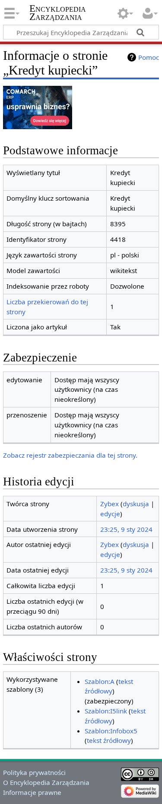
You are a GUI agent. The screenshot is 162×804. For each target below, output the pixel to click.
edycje (110, 513)
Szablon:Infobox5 (111, 730)
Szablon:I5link (106, 710)
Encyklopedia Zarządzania (57, 12)
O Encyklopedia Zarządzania (46, 782)
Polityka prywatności (34, 772)
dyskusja (136, 503)
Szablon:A (99, 681)
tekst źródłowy (109, 740)
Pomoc (148, 57)
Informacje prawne (32, 792)
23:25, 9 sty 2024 (126, 529)
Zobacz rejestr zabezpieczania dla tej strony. (70, 455)
